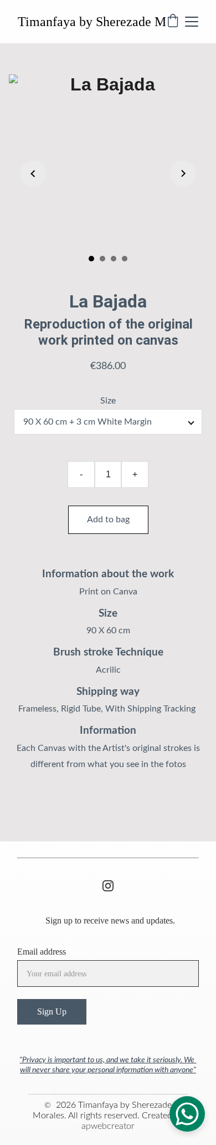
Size (108, 400)
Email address (41, 951)
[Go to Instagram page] (108, 885)
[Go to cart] (173, 21)
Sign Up (51, 1011)
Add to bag (108, 519)
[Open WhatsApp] (187, 1114)
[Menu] (191, 22)
